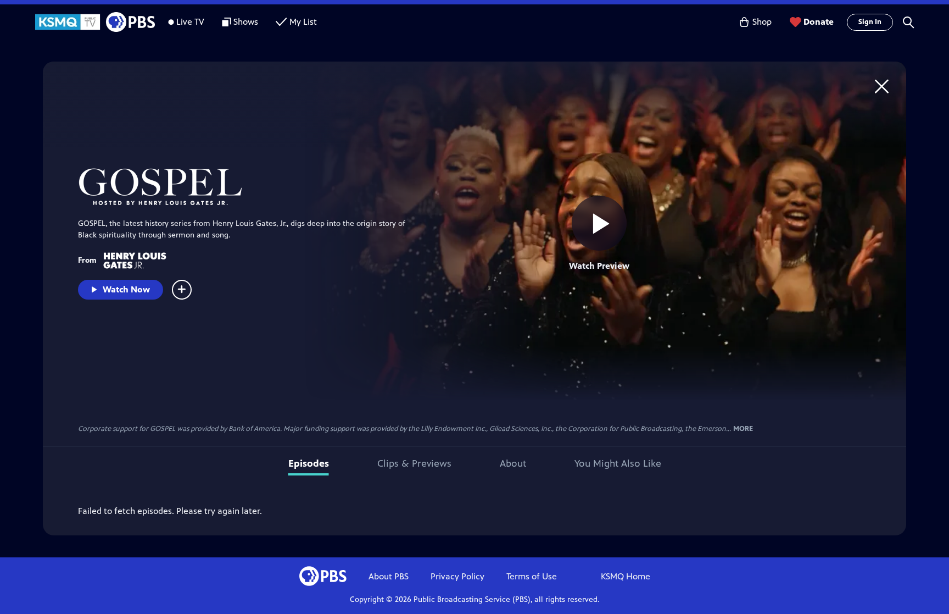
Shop (762, 21)
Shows (245, 21)
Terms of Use (531, 576)
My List (303, 21)
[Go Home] (882, 86)
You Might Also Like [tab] (617, 463)
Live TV (190, 21)
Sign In (869, 22)
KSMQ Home (625, 576)
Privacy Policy (457, 576)
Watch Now (126, 289)
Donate (818, 21)
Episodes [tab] (308, 463)
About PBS (389, 576)
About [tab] (513, 463)
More (743, 429)
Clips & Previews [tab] (414, 463)
